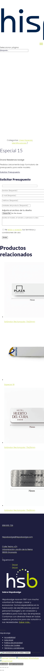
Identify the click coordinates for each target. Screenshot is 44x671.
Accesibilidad (9, 637)
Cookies (27, 652)
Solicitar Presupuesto (9, 172)
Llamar (12, 658)
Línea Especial (25, 140)
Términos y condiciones (14, 648)
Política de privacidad (13, 643)
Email (9, 661)
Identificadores (19, 143)
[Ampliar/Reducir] (7, 667)
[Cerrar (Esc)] (1, 667)
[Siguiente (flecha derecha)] (3, 670)
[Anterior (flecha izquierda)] (1, 670)
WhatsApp (33, 658)
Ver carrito (4, 664)
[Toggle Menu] (41, 44)
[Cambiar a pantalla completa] (5, 667)
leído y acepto (15, 229)
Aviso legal (8, 640)
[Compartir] (3, 667)
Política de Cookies (12, 645)
